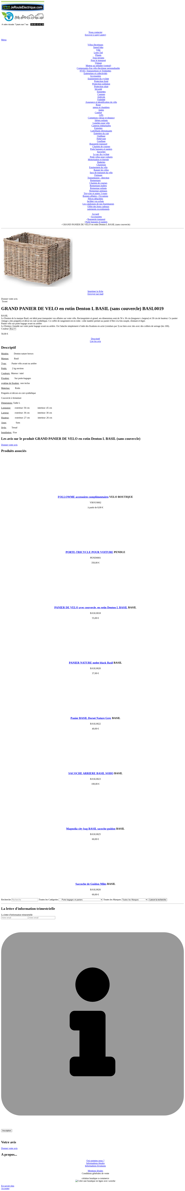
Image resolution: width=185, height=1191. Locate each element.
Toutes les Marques (112, 899)
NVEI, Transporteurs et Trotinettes (95, 71)
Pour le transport (98, 60)
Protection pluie (101, 86)
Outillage (101, 136)
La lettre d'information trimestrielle (17, 915)
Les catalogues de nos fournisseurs (98, 204)
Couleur (5, 328)
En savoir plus (7, 1186)
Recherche (6, 899)
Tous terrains (98, 58)
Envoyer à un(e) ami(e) (95, 35)
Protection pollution (101, 84)
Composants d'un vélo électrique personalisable (98, 68)
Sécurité (98, 89)
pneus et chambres (101, 107)
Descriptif (95, 338)
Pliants (98, 55)
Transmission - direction (98, 178)
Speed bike (98, 47)
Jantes (101, 110)
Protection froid (101, 81)
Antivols (101, 97)
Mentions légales (95, 1171)
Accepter (5, 1188)
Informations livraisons (95, 1166)
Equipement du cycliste (98, 78)
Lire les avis (95, 341)
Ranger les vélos (101, 170)
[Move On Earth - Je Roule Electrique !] (22, 27)
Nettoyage (101, 138)
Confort (98, 112)
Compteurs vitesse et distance (101, 118)
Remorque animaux (98, 191)
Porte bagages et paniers (101, 149)
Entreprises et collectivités (95, 73)
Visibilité (101, 99)
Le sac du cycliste (101, 154)
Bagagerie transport (98, 144)
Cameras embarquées (101, 125)
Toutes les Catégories (48, 899)
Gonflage (101, 141)
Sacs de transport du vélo (101, 172)
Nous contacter (95, 32)
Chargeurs (101, 165)
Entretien (98, 128)
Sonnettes (101, 91)
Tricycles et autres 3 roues (95, 193)
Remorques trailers (98, 185)
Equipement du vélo (98, 167)
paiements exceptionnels (98, 209)
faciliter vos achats (95, 201)
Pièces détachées (95, 198)
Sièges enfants (101, 120)
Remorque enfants (98, 188)
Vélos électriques (95, 44)
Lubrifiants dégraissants (101, 131)
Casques (101, 94)
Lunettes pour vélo (101, 123)
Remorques (95, 180)
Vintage (98, 63)
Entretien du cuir (101, 133)
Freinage (98, 175)
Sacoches (101, 151)
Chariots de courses (101, 146)
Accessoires (95, 76)
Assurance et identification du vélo (101, 102)
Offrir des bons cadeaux (98, 206)
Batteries (101, 162)
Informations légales (95, 1163)
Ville (98, 50)
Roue (98, 105)
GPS (101, 115)
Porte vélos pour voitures (101, 157)
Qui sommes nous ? (95, 1160)
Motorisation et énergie (98, 159)
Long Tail (98, 52)
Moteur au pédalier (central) (98, 65)
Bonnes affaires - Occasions (95, 196)
